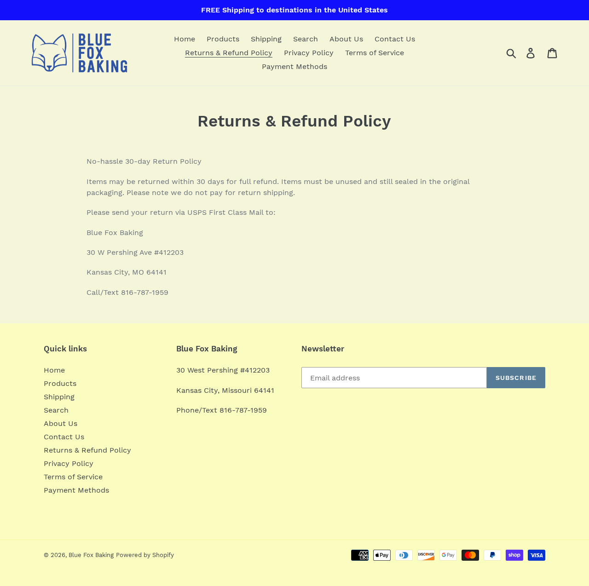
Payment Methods (76, 490)
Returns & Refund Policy (87, 450)
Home (54, 370)
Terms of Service (73, 476)
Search (56, 410)
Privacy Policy (68, 463)
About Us (60, 423)
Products (60, 383)
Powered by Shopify (145, 555)
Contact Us (64, 436)
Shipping (59, 396)
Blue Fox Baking (91, 555)
